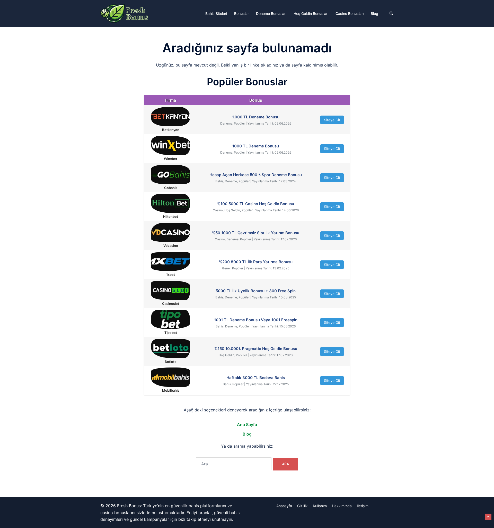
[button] (392, 13)
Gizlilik (302, 506)
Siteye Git (332, 120)
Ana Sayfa (247, 424)
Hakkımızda (342, 506)
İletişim (362, 506)
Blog (374, 13)
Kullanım (320, 506)
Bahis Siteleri (216, 13)
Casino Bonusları (350, 13)
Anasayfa (284, 506)
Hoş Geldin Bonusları (311, 13)
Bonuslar (241, 13)
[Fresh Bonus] (124, 13)
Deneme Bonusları (271, 13)
